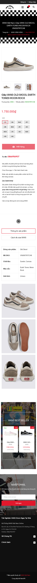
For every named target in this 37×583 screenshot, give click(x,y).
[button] (18, 547)
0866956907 (13, 156)
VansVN (22, 578)
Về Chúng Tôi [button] (7, 536)
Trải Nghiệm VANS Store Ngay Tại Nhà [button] (16, 518)
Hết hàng (20, 146)
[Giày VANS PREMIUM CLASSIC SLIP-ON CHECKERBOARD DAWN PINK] (10, 433)
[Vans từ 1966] (18, 221)
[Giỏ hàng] (28, 7)
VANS (10, 444)
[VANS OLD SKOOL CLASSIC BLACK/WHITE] (26, 433)
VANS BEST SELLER (18, 420)
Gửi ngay (18, 503)
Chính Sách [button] (6, 542)
